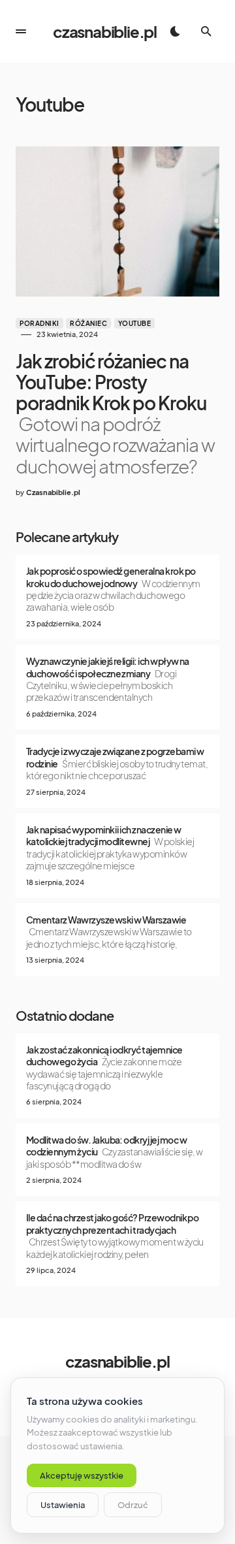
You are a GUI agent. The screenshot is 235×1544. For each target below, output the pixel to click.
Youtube (134, 323)
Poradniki (39, 323)
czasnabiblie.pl (105, 31)
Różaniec (88, 323)
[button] (21, 31)
